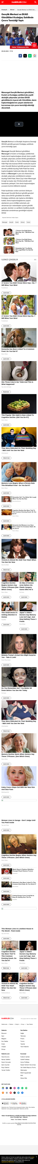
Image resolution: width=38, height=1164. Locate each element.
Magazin (3, 1038)
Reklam (11, 1024)
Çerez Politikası (24, 1062)
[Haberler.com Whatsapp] (22, 1088)
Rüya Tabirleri (5, 1067)
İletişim (17, 1024)
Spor (2, 1036)
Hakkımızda (4, 1024)
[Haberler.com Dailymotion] (22, 1092)
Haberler (4, 1030)
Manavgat (4, 222)
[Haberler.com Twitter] (10, 1088)
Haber (12, 1119)
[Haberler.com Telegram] (18, 1092)
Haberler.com (5, 1054)
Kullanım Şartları (25, 1057)
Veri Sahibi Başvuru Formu (28, 1067)
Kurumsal (23, 1054)
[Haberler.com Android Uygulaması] (14, 1103)
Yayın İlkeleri (30, 1024)
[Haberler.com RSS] (2, 1092)
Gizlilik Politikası (24, 1059)
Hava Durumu (5, 1057)
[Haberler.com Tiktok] (14, 1092)
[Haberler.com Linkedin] (18, 1088)
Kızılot (17, 222)
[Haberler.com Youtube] (10, 1092)
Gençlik (11, 222)
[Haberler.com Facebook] (6, 1088)
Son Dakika (4, 1041)
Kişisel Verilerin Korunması (28, 1065)
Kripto (3, 1044)
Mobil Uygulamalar (25, 1073)
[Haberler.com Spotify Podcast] (26, 1088)
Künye (22, 1024)
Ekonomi (3, 1033)
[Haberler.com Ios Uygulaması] (5, 1103)
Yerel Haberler (24, 1046)
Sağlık (22, 1033)
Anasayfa (4, 9)
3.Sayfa (3, 1046)
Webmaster (23, 1070)
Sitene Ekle (23, 1078)
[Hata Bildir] (18, 1123)
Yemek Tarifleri (5, 1070)
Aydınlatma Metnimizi (7, 1162)
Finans (22, 1038)
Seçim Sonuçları (6, 1062)
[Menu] (2, 2)
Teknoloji (23, 1036)
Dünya (3, 1049)
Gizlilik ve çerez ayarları (8, 1123)
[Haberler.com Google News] (2, 1088)
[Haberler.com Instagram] (14, 1088)
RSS (21, 1075)
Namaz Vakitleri (5, 1059)
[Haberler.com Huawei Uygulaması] (23, 1103)
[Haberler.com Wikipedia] (6, 1092)
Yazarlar (22, 1044)
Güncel (12, 9)
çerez (32, 1157)
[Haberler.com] (7, 1018)
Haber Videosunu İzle (20, 47)
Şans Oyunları (5, 1065)
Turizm (28, 222)
